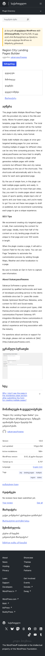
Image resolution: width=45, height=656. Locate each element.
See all (40, 503)
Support (5, 582)
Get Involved (29, 578)
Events (27, 582)
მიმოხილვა (10, 79)
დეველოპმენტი (12, 92)
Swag (27, 591)
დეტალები (10, 73)
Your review (7, 503)
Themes (27, 562)
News (4, 562)
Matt (5, 603)
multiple (39, 473)
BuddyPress (8, 612)
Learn (4, 578)
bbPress (7, 607)
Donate (28, 587)
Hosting (5, 566)
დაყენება (9, 85)
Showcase (28, 557)
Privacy (5, 570)
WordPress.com (10, 599)
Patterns (27, 570)
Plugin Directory (8, 11)
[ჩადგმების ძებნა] (27, 19)
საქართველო (14, 623)
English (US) (38, 467)
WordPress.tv (9, 591)
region (33, 477)
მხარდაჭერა (10, 98)
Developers (7, 587)
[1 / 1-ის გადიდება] (39, 356)
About (5, 557)
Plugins (27, 566)
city (21, 473)
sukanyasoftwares (19, 57)
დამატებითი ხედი (10, 484)
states (39, 477)
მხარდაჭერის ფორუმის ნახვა (15, 521)
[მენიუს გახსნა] (41, 3)
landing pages (29, 473)
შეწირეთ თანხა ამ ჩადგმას (14, 542)
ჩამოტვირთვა (9, 64)
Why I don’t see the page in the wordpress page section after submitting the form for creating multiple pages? (14, 396)
